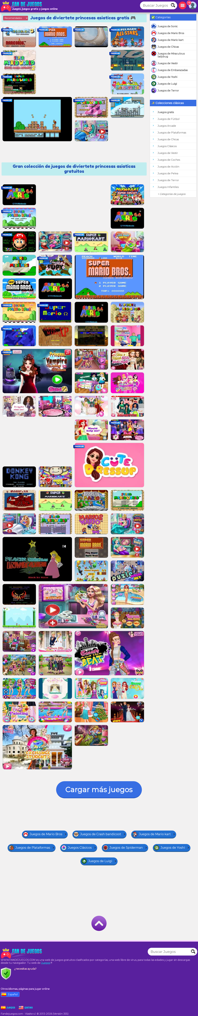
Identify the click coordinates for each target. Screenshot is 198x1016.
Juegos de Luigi (167, 83)
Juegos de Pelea (168, 173)
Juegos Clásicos (167, 146)
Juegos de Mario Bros (171, 33)
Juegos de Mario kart (171, 40)
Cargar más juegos (99, 789)
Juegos (45, 962)
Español (13, 994)
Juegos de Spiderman (126, 847)
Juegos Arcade (167, 125)
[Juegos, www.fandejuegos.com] (22, 6)
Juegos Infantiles (168, 187)
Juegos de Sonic (168, 26)
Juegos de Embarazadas (173, 70)
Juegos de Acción (168, 166)
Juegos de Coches (169, 159)
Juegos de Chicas (168, 46)
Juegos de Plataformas (172, 132)
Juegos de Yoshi (167, 76)
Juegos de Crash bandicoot (100, 834)
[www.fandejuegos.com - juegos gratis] (22, 953)
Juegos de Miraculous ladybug (171, 55)
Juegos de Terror (168, 90)
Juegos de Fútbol (169, 119)
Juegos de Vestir (168, 63)
